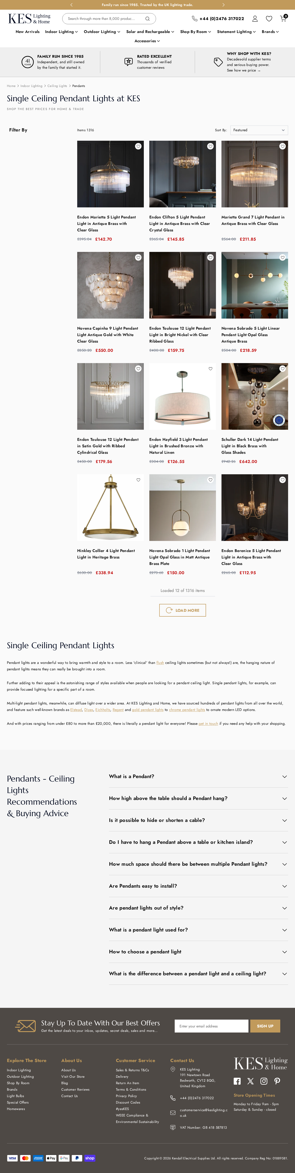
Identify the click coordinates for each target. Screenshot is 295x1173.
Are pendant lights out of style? (146, 907)
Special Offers (18, 1102)
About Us (68, 1070)
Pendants (78, 86)
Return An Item (127, 1083)
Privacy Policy (126, 1095)
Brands (12, 1089)
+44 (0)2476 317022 (197, 1098)
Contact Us (69, 1095)
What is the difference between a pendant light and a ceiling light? (187, 973)
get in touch (208, 723)
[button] (251, 130)
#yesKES (122, 1108)
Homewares (16, 1108)
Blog (64, 1083)
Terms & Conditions (131, 1089)
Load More (188, 610)
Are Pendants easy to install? (143, 885)
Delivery (122, 1076)
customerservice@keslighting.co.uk (203, 1112)
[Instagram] (263, 1081)
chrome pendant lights (187, 709)
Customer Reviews (75, 1089)
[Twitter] (250, 1081)
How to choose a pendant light (145, 951)
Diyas (88, 709)
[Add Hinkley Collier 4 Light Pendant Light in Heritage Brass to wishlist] (138, 480)
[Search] (147, 18)
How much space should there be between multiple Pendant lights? (188, 864)
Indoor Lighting (31, 86)
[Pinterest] (277, 1081)
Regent (118, 709)
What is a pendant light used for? (148, 929)
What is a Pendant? (131, 776)
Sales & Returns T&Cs (132, 1070)
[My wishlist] (269, 19)
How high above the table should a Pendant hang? (168, 798)
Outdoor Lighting (20, 1076)
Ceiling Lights (57, 86)
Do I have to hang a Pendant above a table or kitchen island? (181, 842)
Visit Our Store (73, 1076)
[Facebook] (237, 1081)
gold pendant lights (147, 709)
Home (11, 86)
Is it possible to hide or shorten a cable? (157, 820)
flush (160, 662)
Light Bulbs (15, 1095)
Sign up (265, 1026)
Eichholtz (102, 709)
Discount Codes (128, 1102)
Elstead (76, 709)
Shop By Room (18, 1083)
